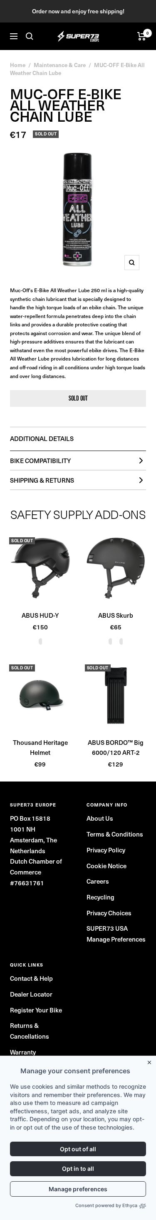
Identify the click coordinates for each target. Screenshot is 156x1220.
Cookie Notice (106, 865)
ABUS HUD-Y (40, 615)
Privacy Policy (106, 849)
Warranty (23, 1052)
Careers (98, 881)
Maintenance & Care (60, 65)
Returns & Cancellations (29, 1031)
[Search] (29, 36)
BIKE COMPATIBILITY (40, 460)
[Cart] (141, 36)
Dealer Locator (31, 994)
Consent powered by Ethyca (106, 1205)
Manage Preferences (116, 939)
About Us (100, 818)
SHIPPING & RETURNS (42, 480)
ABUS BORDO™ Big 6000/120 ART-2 (116, 747)
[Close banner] (151, 1061)
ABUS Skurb (115, 615)
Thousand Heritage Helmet (40, 747)
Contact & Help (31, 978)
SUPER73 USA (107, 928)
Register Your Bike (36, 1010)
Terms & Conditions (115, 834)
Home (17, 65)
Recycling (100, 897)
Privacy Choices (109, 912)
